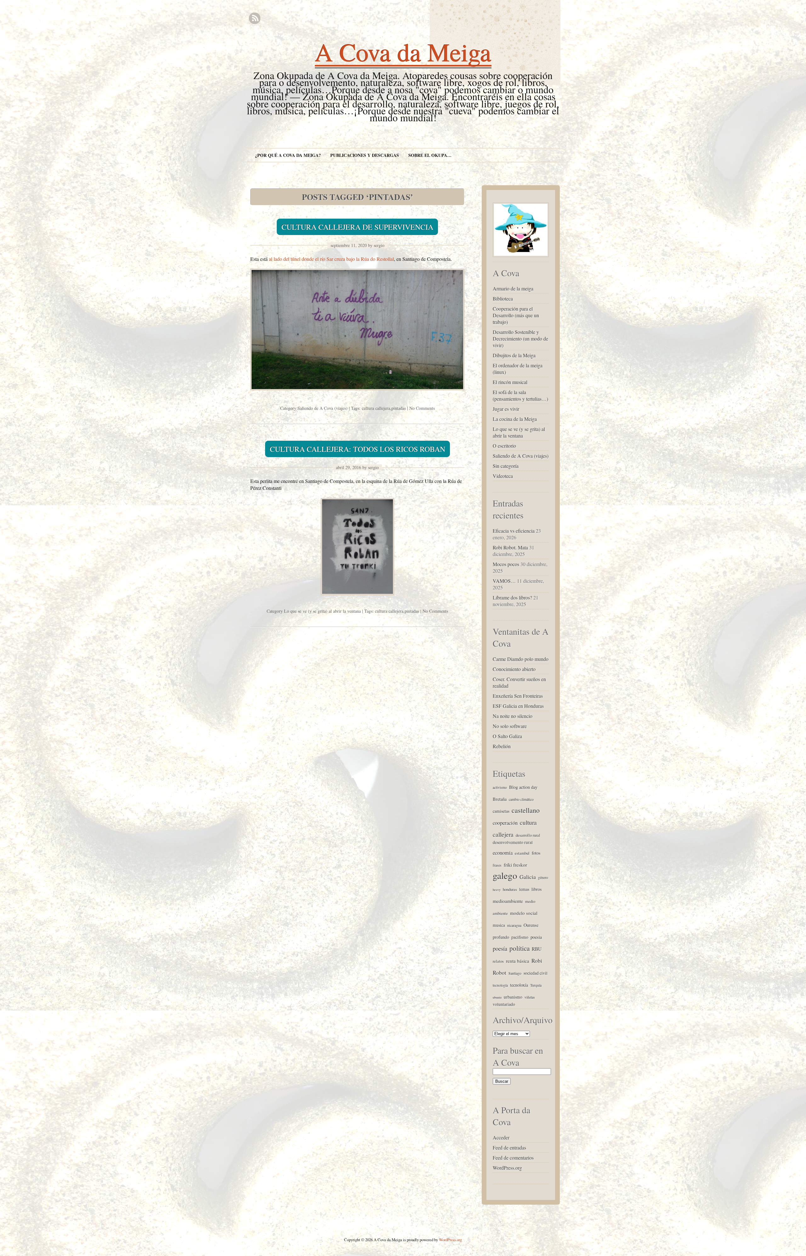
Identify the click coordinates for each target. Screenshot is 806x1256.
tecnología (500, 985)
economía (503, 852)
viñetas (530, 997)
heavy (497, 889)
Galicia (527, 876)
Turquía (536, 985)
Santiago (514, 973)
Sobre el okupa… (429, 155)
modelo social (523, 913)
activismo (500, 787)
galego (505, 875)
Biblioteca (503, 298)
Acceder (501, 1137)
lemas (524, 889)
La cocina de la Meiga (515, 419)
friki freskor (515, 864)
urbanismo (513, 997)
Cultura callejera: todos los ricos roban (357, 449)
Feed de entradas (509, 1147)
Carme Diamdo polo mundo (520, 659)
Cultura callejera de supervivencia (357, 227)
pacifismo (519, 937)
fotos (536, 853)
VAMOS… (504, 580)
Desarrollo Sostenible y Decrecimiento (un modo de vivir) (520, 338)
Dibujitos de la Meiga (514, 355)
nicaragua (514, 925)
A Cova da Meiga (403, 51)
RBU (537, 948)
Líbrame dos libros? (512, 597)
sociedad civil (536, 973)
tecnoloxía (519, 985)
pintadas (398, 408)
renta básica (517, 961)
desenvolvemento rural (513, 842)
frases (497, 865)
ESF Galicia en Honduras (518, 706)
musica (499, 925)
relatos (498, 961)
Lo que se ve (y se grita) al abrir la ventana (322, 611)
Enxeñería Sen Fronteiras (518, 695)
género (543, 877)
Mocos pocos (506, 564)
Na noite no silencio (512, 716)
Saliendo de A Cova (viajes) (323, 408)
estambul (522, 853)
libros (536, 889)
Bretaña (500, 799)
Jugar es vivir (506, 408)
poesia (536, 937)
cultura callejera (376, 408)
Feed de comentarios (513, 1157)
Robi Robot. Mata (510, 547)
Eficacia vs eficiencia (514, 530)
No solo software (510, 726)
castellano (526, 810)
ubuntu (497, 997)
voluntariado (504, 1004)
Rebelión (502, 746)
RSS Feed (254, 18)
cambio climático (521, 799)
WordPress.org (507, 1167)
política (519, 948)
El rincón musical (510, 382)
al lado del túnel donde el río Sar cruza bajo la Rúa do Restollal (331, 258)
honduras (510, 889)
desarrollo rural (528, 835)
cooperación (505, 822)
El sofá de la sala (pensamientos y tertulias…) (520, 395)
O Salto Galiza (507, 736)
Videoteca (503, 476)
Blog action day (523, 787)
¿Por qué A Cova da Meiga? (288, 155)
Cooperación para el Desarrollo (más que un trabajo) (516, 315)
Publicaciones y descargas (364, 155)
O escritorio (504, 445)
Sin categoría (506, 465)
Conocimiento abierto (514, 669)
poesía (500, 948)
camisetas (501, 811)
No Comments (422, 408)
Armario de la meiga (513, 288)
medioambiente (508, 901)
